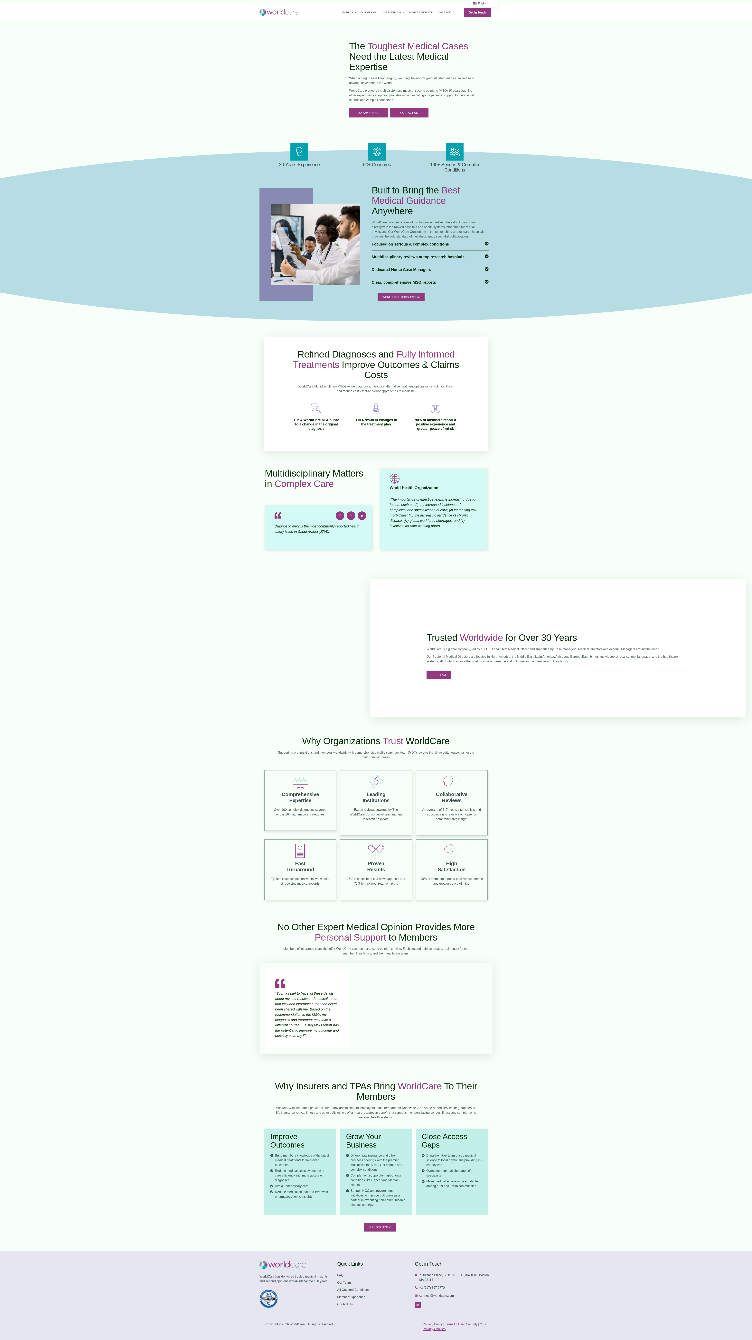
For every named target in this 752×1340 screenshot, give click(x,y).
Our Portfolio (392, 12)
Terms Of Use (454, 1324)
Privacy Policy (433, 1324)
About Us (347, 12)
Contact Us (409, 112)
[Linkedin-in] (418, 1305)
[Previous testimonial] (340, 515)
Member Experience (421, 12)
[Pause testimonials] (362, 515)
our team (438, 674)
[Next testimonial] (351, 515)
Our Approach (369, 12)
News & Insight (446, 12)
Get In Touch (477, 12)
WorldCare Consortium (401, 297)
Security (471, 1324)
